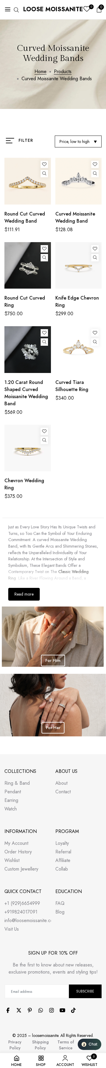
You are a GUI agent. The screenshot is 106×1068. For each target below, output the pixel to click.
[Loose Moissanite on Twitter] (19, 1010)
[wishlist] (86, 9)
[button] (89, 1044)
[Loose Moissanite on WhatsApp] (40, 1010)
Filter (26, 140)
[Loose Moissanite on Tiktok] (73, 1010)
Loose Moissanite (53, 9)
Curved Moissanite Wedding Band (75, 217)
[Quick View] (44, 173)
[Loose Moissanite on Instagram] (51, 1010)
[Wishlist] (44, 164)
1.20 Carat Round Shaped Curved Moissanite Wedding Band (26, 393)
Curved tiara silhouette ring (71, 386)
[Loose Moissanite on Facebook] (8, 1010)
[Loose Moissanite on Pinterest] (29, 1010)
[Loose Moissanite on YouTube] (62, 1010)
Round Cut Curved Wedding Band (24, 217)
